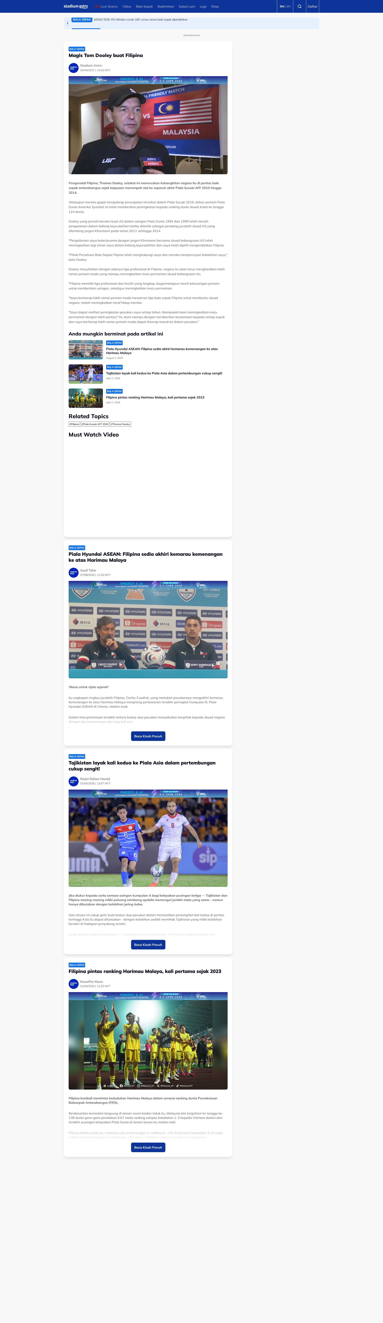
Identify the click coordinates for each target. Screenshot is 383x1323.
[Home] (76, 6)
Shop (215, 6)
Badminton (166, 6)
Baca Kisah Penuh (148, 736)
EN (288, 6)
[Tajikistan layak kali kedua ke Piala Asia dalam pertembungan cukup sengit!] (86, 374)
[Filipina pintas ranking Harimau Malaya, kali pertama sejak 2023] (86, 398)
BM (282, 6)
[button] (67, 21)
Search (299, 6)
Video (126, 6)
